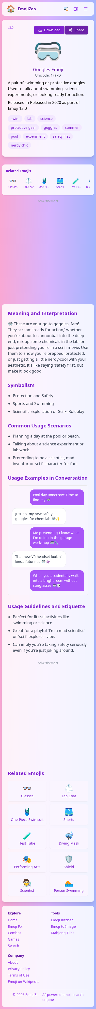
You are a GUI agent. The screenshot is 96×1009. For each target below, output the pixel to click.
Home (12, 920)
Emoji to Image (63, 926)
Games (13, 939)
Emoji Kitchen (62, 920)
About (13, 962)
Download (52, 30)
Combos (14, 932)
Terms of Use (18, 975)
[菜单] (85, 8)
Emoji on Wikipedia (23, 981)
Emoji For (15, 926)
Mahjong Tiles (62, 932)
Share (79, 30)
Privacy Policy (19, 968)
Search (13, 945)
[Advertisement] (48, 252)
